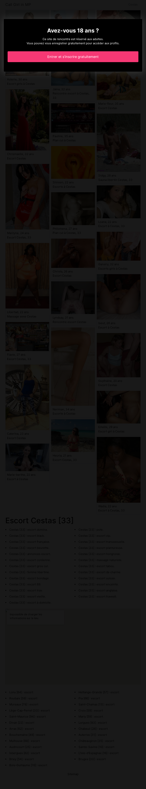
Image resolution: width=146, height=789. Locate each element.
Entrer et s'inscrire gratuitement (73, 57)
